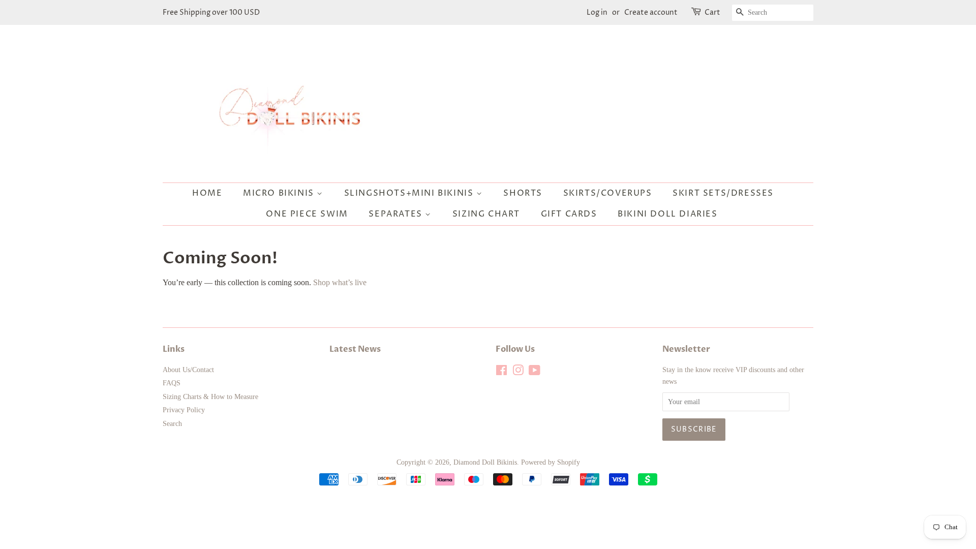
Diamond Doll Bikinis (485, 462)
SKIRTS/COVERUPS (607, 193)
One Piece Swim (307, 214)
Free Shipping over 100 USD (211, 12)
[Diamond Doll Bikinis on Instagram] (518, 372)
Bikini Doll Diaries (667, 214)
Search (172, 424)
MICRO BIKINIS (280, 193)
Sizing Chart (486, 214)
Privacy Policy (184, 410)
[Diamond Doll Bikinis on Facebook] (501, 372)
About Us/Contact (188, 370)
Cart (712, 12)
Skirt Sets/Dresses (723, 193)
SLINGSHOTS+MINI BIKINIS (410, 193)
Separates (397, 214)
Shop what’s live (340, 282)
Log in (597, 12)
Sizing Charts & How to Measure (210, 397)
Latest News (355, 349)
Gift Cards (569, 214)
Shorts (522, 193)
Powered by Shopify (550, 462)
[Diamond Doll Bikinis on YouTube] (534, 372)
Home (207, 193)
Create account (651, 12)
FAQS (171, 383)
